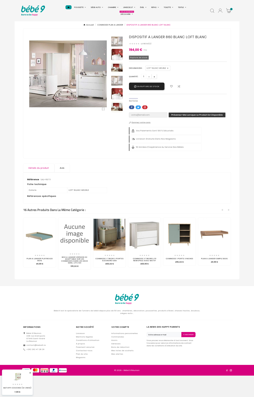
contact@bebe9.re (36, 345)
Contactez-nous (84, 350)
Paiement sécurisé (85, 347)
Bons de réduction (120, 347)
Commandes (117, 337)
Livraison (80, 333)
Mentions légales (84, 337)
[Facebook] (227, 370)
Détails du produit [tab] (39, 168)
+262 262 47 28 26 (35, 349)
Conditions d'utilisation (87, 340)
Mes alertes (117, 354)
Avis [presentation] (62, 168)
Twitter (138, 107)
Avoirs (114, 340)
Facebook (131, 107)
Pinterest (145, 107)
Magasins (80, 357)
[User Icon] (220, 11)
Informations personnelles (124, 333)
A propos (80, 343)
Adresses (116, 343)
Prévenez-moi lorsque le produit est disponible (197, 114)
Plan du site (82, 354)
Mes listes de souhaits (122, 350)
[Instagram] (231, 370)
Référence (33, 179)
